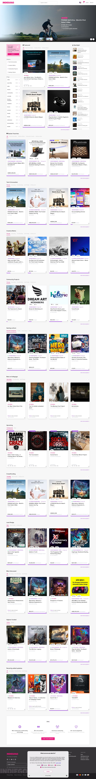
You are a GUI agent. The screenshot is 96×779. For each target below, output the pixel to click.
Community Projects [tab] (30, 136)
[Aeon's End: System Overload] (15, 537)
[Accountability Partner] (80, 197)
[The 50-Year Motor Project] (80, 440)
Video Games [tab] (24, 330)
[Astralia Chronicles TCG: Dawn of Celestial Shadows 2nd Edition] (80, 343)
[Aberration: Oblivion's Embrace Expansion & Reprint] (15, 343)
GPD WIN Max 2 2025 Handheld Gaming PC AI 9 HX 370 (37, 164)
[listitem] (13, 79)
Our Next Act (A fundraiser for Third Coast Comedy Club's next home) (36, 262)
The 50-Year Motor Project (79, 455)
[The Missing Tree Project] (58, 392)
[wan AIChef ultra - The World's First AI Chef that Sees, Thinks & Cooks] (34, 61)
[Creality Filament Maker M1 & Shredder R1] (15, 149)
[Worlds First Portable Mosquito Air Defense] (58, 149)
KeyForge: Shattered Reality (80, 552)
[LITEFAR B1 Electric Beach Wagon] (34, 101)
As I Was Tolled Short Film (15, 406)
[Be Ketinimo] (80, 392)
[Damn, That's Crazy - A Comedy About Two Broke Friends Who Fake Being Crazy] (15, 440)
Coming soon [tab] (10, 427)
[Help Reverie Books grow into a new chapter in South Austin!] (58, 294)
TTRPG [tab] (18, 330)
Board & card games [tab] (11, 330)
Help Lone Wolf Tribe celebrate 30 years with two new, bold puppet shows (16, 262)
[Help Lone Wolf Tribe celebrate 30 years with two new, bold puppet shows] (15, 246)
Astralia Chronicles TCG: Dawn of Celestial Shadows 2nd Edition (80, 359)
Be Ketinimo (75, 406)
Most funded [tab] (15, 476)
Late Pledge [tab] (26, 184)
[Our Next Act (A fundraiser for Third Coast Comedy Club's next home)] (37, 246)
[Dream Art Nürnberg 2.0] (37, 294)
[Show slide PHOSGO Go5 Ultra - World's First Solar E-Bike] (49, 39)
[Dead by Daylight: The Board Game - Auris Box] (37, 343)
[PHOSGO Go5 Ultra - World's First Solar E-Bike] (58, 61)
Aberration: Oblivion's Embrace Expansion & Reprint (14, 359)
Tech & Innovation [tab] (29, 47)
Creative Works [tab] (37, 47)
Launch (13, 54)
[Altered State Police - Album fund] (80, 246)
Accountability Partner (78, 211)
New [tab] (15, 427)
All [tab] (23, 47)
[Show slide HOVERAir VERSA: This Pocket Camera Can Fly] (42, 39)
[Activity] (83, 2)
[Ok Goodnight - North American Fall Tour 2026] (58, 246)
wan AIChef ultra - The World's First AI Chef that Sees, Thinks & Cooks (33, 79)
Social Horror (54, 455)
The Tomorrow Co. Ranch (15, 309)
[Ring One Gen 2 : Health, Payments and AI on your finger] (58, 101)
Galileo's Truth (33, 552)
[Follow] (9, 402)
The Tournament (33, 455)
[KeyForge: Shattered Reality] (80, 537)
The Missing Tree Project (57, 406)
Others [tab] (30, 330)
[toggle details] (45, 87)
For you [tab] (8, 184)
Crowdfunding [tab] (20, 184)
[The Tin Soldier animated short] (37, 392)
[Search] (40, 2)
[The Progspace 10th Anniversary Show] (58, 537)
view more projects (65, 129)
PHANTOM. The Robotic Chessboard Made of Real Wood (79, 164)
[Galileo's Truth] (37, 537)
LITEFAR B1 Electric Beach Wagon (33, 117)
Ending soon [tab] (33, 184)
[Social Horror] (58, 440)
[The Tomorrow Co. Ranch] (15, 294)
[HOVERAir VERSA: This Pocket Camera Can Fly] (37, 197)
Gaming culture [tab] (39, 136)
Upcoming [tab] (13, 184)
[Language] (80, 2)
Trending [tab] (9, 476)
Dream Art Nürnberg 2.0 (36, 309)
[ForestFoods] (80, 294)
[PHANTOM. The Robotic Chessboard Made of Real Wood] (80, 149)
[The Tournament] (37, 440)
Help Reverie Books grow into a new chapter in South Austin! (58, 310)
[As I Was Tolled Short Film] (15, 392)
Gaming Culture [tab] (45, 47)
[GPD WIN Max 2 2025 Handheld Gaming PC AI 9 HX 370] (37, 149)
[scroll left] (91, 39)
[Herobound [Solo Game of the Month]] (58, 343)
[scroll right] (93, 39)
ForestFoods (75, 309)
